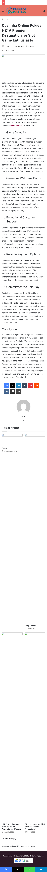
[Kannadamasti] (16, 10)
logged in (16, 846)
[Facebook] (6, 385)
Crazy (4, 448)
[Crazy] (12, 440)
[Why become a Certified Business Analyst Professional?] (35, 727)
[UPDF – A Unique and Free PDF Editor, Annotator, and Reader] (12, 727)
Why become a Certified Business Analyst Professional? (35, 826)
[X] (12, 385)
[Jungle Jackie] (35, 528)
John (7, 46)
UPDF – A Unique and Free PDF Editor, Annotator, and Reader (11, 826)
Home (6, 19)
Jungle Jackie (30, 626)
